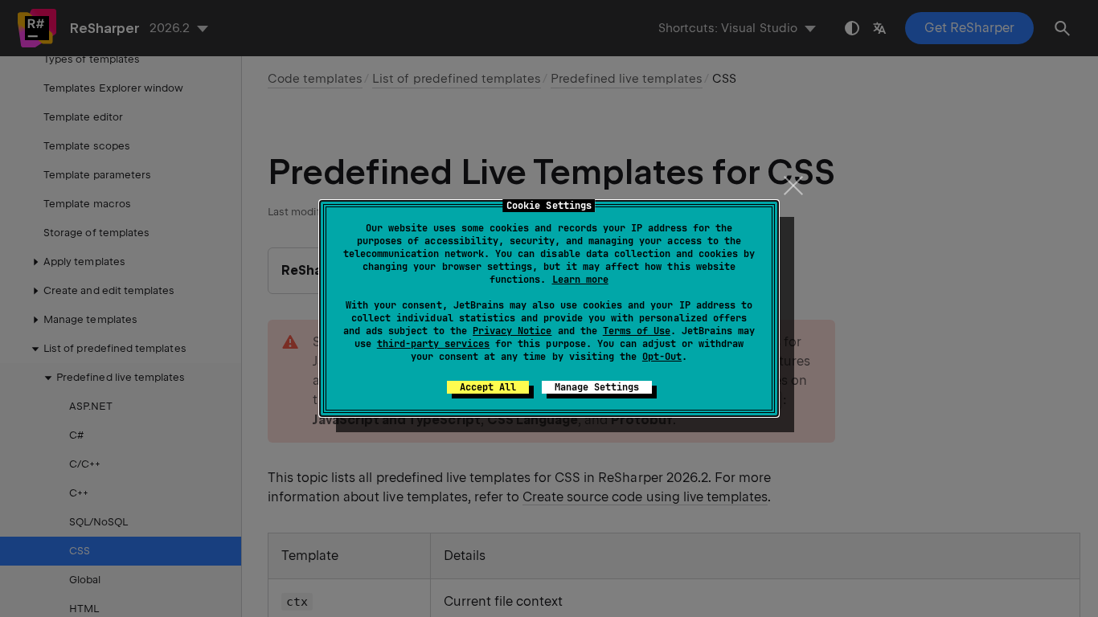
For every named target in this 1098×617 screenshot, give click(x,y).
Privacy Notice (512, 331)
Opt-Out (662, 356)
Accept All (488, 387)
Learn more (580, 279)
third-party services (433, 343)
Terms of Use (636, 331)
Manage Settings (597, 387)
